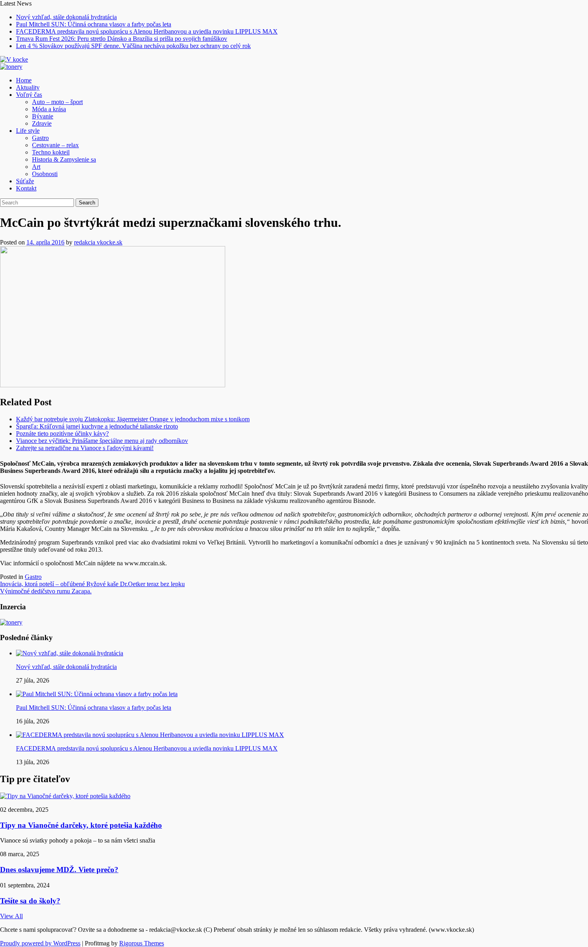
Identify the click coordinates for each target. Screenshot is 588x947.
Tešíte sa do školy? (30, 901)
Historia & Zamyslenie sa (64, 159)
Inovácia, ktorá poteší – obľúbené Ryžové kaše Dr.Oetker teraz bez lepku (92, 584)
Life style (28, 130)
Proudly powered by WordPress (40, 943)
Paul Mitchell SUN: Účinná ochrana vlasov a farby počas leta (93, 24)
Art (36, 166)
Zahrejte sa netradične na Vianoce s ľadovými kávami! (85, 447)
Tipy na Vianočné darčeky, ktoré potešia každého (81, 825)
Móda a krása (49, 109)
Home (24, 80)
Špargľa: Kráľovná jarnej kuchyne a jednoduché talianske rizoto (97, 426)
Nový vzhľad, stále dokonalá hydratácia (66, 17)
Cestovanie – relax (55, 145)
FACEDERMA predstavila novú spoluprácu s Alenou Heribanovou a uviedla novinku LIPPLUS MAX (147, 31)
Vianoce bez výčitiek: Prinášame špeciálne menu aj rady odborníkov (102, 440)
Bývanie (42, 116)
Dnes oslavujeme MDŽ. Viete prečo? (59, 869)
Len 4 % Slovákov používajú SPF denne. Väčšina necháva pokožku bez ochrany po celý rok (133, 45)
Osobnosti (45, 173)
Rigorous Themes (141, 943)
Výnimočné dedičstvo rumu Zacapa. (46, 591)
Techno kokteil (51, 152)
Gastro (40, 137)
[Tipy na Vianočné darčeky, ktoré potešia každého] (65, 796)
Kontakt (26, 188)
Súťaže (25, 181)
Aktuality (28, 87)
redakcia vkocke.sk (98, 242)
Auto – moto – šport (57, 101)
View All (11, 916)
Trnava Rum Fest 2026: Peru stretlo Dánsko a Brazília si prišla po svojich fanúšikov (121, 38)
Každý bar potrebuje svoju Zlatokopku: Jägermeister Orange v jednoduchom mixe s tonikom (133, 419)
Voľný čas (29, 94)
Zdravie (42, 123)
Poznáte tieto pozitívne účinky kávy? (62, 433)
